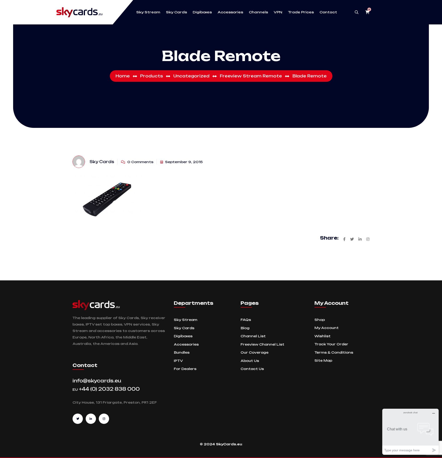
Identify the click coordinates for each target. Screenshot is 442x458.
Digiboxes (202, 12)
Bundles (181, 352)
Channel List (253, 336)
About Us (250, 361)
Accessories (230, 12)
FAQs (246, 320)
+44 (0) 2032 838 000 (106, 389)
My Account (326, 328)
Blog (245, 328)
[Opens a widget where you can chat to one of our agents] (410, 431)
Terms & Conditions (333, 352)
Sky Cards (176, 12)
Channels (258, 12)
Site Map (323, 360)
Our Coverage (254, 352)
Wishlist (322, 336)
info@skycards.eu (97, 381)
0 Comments (139, 162)
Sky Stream (148, 12)
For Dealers (185, 369)
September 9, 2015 (183, 162)
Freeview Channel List (262, 344)
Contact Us (252, 369)
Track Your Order (331, 344)
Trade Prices (301, 12)
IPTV (178, 361)
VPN (278, 12)
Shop (319, 320)
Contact (328, 12)
